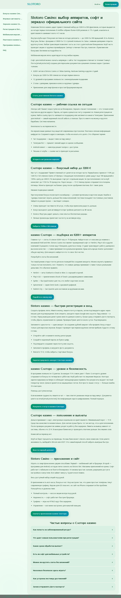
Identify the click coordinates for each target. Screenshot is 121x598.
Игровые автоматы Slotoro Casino (13, 19)
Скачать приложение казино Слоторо (50, 514)
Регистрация (111, 4)
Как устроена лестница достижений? (50, 578)
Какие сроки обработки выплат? (47, 546)
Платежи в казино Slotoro (13, 40)
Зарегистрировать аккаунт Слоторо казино (52, 360)
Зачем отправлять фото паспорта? (49, 587)
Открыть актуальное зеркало (46, 159)
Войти (97, 4)
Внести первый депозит (43, 450)
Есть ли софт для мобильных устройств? (51, 554)
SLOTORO (33, 4)
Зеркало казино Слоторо (13, 24)
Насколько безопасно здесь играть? (49, 570)
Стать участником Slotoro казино (48, 95)
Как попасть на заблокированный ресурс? (52, 530)
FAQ (4, 50)
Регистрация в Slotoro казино (13, 29)
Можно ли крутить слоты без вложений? (51, 562)
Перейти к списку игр (42, 297)
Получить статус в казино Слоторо (48, 406)
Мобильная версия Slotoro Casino (13, 34)
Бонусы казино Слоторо (13, 13)
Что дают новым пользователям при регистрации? (56, 538)
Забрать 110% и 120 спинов (44, 226)
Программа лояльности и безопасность (13, 45)
